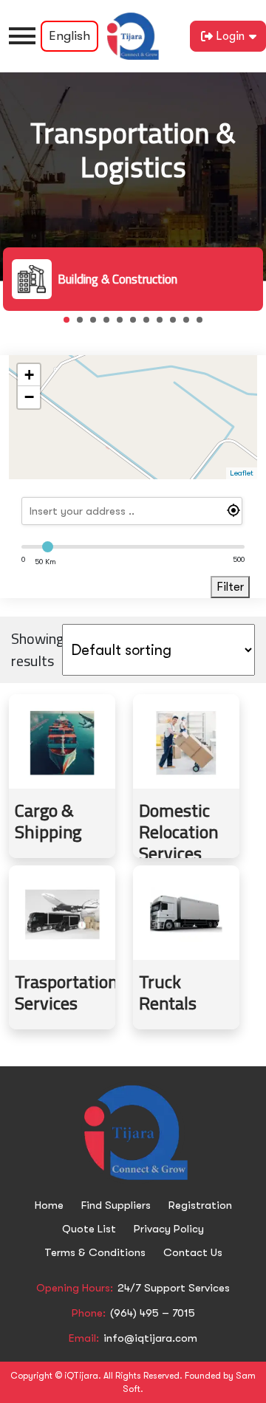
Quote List (89, 1228)
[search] (132, 511)
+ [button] (29, 375)
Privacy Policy (169, 1228)
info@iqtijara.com (150, 1338)
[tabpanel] (133, 279)
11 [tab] (204, 324)
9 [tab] (177, 324)
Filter (230, 587)
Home (49, 1205)
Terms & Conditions (95, 1252)
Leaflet (241, 473)
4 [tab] (110, 324)
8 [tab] (164, 324)
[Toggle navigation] (22, 36)
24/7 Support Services (173, 1287)
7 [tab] (150, 324)
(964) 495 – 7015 (152, 1313)
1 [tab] (71, 324)
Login (230, 36)
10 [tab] (190, 324)
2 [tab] (84, 324)
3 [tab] (97, 324)
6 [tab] (137, 324)
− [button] (29, 397)
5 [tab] (124, 324)
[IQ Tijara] (133, 36)
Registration (200, 1205)
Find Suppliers (116, 1205)
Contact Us (192, 1252)
